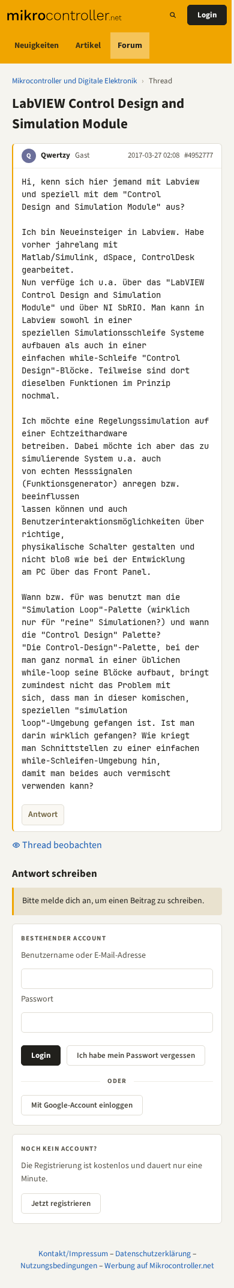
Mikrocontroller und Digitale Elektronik (74, 81)
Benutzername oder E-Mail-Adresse (83, 955)
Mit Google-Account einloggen (82, 1105)
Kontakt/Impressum (73, 1253)
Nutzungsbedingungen (58, 1265)
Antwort (43, 815)
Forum (130, 46)
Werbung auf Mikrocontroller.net (159, 1265)
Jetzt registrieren (61, 1203)
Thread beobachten (61, 845)
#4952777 (198, 155)
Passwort (37, 999)
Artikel (88, 46)
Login (207, 15)
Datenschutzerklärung (153, 1253)
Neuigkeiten (36, 46)
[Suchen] (172, 15)
